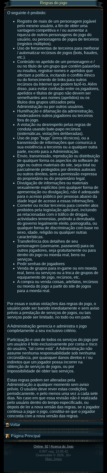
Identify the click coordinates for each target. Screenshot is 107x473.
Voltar (15, 425)
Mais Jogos (53, 459)
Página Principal (25, 436)
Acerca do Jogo (62, 446)
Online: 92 (41, 446)
